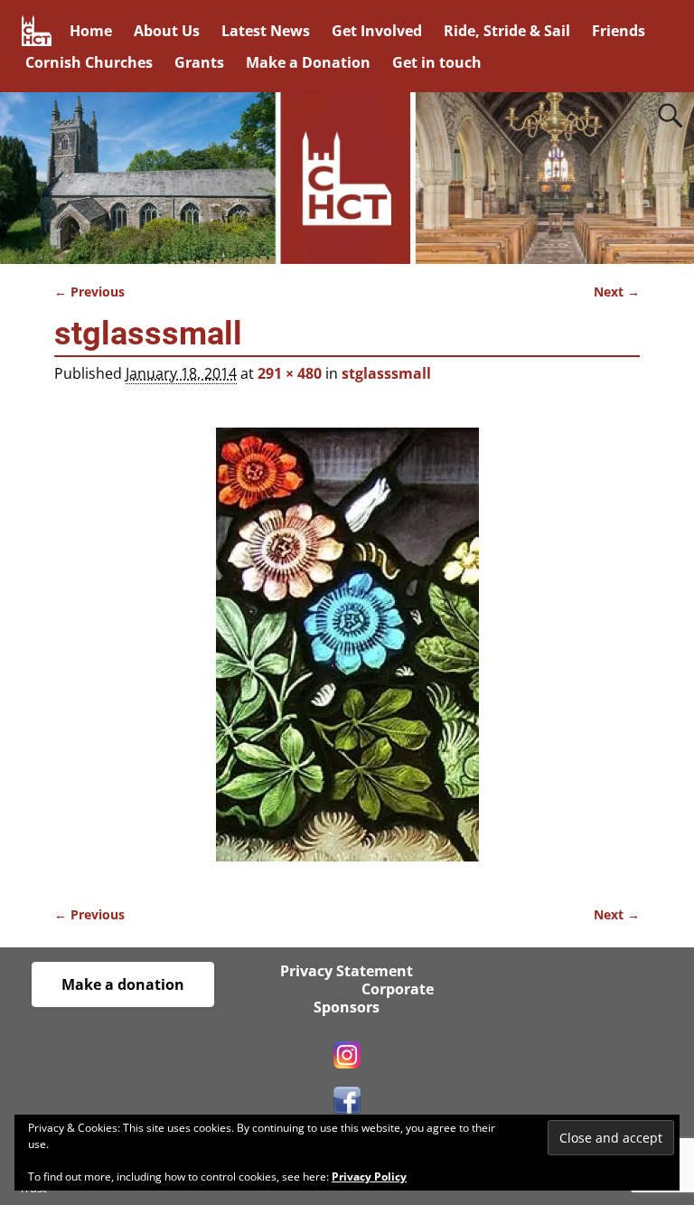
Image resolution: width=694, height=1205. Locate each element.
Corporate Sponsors (374, 998)
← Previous (89, 291)
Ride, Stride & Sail (507, 31)
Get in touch (437, 62)
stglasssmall (386, 373)
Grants (199, 62)
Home (91, 31)
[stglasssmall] (346, 655)
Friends (618, 31)
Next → (617, 291)
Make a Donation (308, 62)
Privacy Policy (369, 1176)
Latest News (265, 31)
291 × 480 (290, 373)
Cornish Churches (89, 62)
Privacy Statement (346, 971)
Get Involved (377, 31)
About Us (167, 31)
